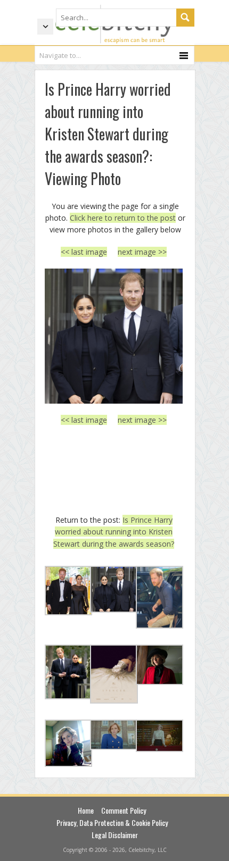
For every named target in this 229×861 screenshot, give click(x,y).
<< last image (84, 252)
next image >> (142, 252)
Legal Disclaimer (115, 834)
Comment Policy (123, 810)
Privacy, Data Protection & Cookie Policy (112, 822)
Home (86, 810)
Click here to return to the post (123, 218)
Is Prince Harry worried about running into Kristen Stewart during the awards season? (113, 532)
